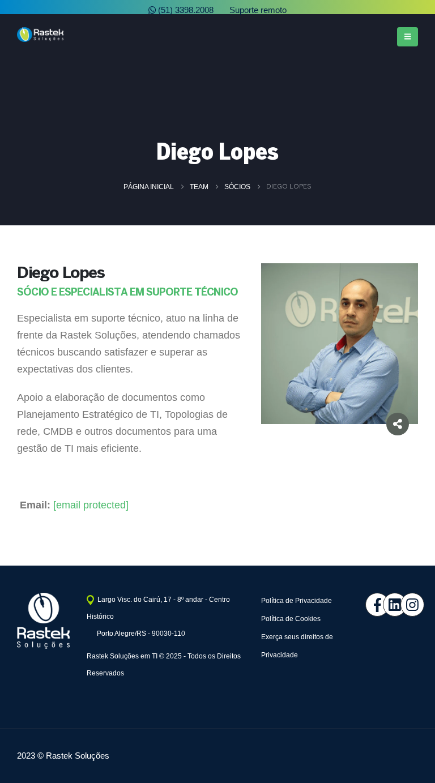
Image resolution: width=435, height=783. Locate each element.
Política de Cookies (291, 619)
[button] (407, 36)
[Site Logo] (40, 34)
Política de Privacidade (296, 601)
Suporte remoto (257, 10)
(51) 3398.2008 (185, 10)
